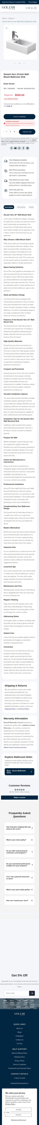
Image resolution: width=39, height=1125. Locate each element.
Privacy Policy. (10, 1104)
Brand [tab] (31, 207)
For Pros (19, 1043)
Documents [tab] (21, 207)
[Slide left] (15, 63)
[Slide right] (24, 63)
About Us (19, 1028)
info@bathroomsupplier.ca (19, 1083)
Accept (18, 1110)
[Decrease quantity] (6, 132)
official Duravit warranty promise (15, 747)
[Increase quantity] (14, 132)
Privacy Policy (19, 1061)
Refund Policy (24, 709)
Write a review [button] (19, 797)
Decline (18, 1115)
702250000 (11, 88)
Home (4, 18)
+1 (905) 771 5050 (19, 1078)
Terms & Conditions (19, 1064)
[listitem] (19, 828)
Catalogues (19, 1036)
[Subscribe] (32, 993)
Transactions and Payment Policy (19, 1068)
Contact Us (19, 1040)
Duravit (11, 18)
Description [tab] (9, 207)
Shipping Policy (10, 709)
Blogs (19, 1032)
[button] (27, 8)
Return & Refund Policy (19, 1053)
